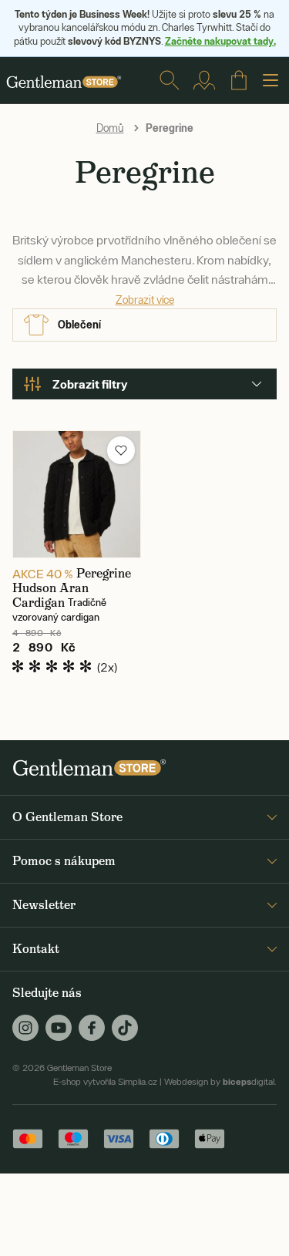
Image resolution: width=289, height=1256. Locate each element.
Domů (110, 128)
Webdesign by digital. (220, 1081)
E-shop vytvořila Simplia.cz (105, 1081)
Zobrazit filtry (90, 384)
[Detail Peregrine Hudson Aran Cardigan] (76, 494)
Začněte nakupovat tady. (220, 41)
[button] (121, 450)
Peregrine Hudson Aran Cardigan (71, 588)
